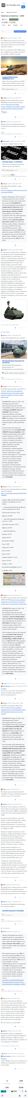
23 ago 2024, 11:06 (21, 686)
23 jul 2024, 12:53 (16, 121)
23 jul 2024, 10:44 (17, 98)
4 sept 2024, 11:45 (15, 884)
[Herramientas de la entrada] (26, 94)
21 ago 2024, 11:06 (17, 486)
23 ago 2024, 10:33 (17, 595)
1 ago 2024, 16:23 (17, 249)
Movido (5, 19)
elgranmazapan (7, 686)
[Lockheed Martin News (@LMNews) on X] (14, 65)
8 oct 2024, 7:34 (16, 931)
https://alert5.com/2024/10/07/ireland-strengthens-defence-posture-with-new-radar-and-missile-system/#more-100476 (13, 982)
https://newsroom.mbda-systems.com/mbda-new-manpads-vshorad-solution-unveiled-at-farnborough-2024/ (13, 106)
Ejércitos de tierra (13, 19)
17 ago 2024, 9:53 (16, 335)
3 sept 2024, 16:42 (17, 804)
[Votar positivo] (18, 93)
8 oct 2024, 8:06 (15, 998)
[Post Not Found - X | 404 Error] (14, 153)
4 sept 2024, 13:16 (16, 901)
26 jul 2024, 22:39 (17, 183)
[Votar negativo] (23, 93)
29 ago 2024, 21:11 (17, 703)
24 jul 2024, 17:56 (19, 141)
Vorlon (4, 121)
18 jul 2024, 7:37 (15, 38)
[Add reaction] (15, 93)
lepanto (5, 249)
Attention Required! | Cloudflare (13, 910)
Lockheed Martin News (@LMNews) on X (10, 78)
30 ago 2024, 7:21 (15, 789)
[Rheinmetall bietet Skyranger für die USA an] (14, 349)
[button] (2, 1095)
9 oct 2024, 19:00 (17, 1031)
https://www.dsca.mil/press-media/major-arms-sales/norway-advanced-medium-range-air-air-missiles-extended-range (14, 602)
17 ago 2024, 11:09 (17, 386)
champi (5, 98)
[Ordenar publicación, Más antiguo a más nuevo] (3, 31)
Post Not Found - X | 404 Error (12, 162)
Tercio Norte (6, 141)
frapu (4, 38)
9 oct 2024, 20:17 (21, 1056)
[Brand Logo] (3, 5)
